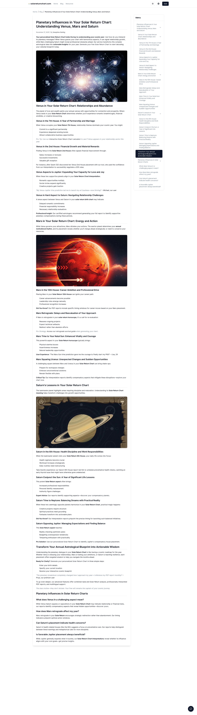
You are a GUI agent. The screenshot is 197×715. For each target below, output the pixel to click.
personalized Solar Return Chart (65, 542)
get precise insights (66, 641)
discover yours (102, 606)
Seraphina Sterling (59, 32)
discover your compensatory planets (95, 495)
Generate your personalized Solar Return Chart (69, 561)
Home (56, 4)
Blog (61, 4)
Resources (69, 4)
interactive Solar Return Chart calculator (65, 139)
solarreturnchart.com (40, 3)
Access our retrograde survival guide (61, 331)
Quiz (165, 4)
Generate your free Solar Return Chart (94, 44)
